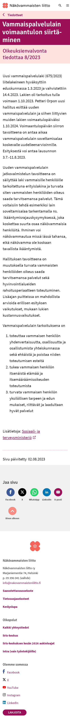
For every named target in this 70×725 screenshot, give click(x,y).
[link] (26, 5)
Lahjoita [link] (14, 712)
